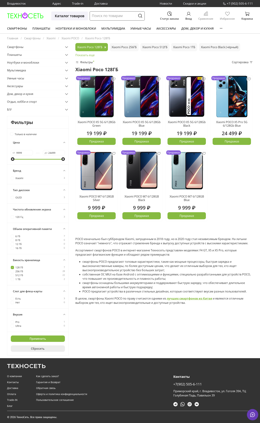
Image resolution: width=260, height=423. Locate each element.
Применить (38, 339)
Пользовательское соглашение (55, 400)
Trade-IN (12, 400)
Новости (166, 3)
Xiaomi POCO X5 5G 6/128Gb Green (96, 124)
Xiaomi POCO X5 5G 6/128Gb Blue (142, 124)
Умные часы (140, 28)
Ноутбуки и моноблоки (76, 28)
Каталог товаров (69, 15)
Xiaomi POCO (70, 38)
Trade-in (77, 3)
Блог (10, 406)
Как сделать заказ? (47, 376)
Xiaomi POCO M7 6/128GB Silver (96, 198)
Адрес (56, 3)
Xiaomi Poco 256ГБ (124, 47)
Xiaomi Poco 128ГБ (89, 47)
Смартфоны (17, 28)
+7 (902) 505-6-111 (240, 3)
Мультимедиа (113, 28)
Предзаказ (96, 141)
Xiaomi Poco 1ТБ (184, 47)
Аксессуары (166, 28)
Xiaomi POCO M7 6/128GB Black (142, 198)
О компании (14, 376)
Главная (12, 38)
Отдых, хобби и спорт (22, 102)
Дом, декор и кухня (197, 28)
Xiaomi (51, 38)
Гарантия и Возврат (48, 382)
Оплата (11, 394)
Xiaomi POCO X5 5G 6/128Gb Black (187, 124)
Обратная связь (46, 388)
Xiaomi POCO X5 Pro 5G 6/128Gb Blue (231, 124)
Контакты (13, 382)
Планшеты (41, 28)
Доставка (101, 3)
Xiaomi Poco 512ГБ (154, 47)
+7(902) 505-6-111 (187, 384)
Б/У (9, 109)
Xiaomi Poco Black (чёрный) (219, 47)
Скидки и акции (194, 3)
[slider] (12, 159)
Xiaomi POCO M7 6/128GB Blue (187, 198)
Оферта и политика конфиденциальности (61, 394)
